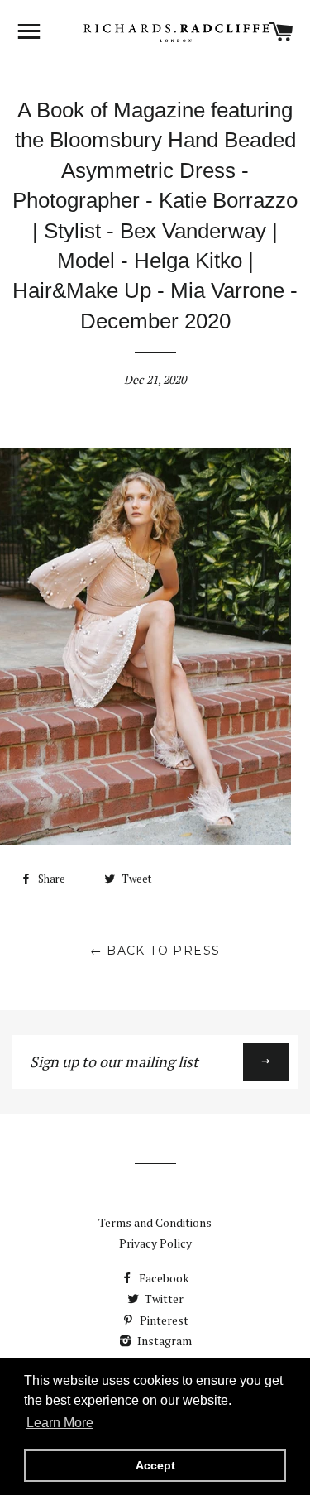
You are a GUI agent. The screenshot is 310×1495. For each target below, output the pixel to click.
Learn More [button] (59, 1423)
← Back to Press (155, 950)
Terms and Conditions (155, 1222)
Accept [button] (155, 1465)
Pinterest (162, 1320)
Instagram (163, 1341)
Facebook (162, 1278)
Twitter (163, 1298)
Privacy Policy (155, 1243)
